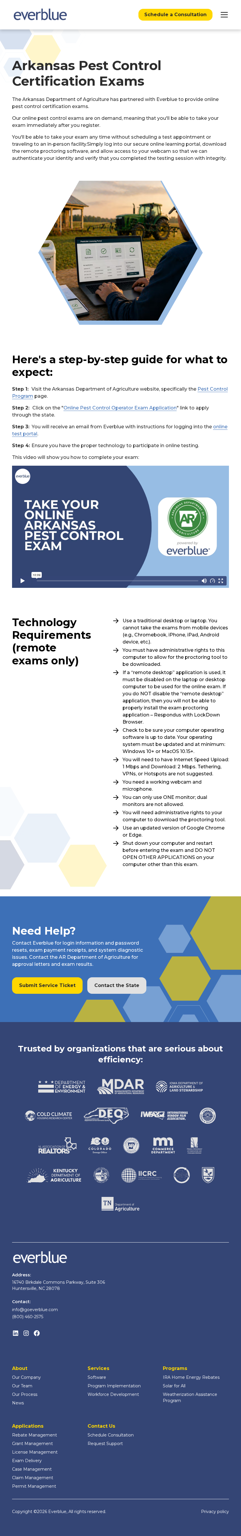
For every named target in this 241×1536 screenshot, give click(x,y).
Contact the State (116, 985)
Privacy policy (215, 1511)
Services (98, 1368)
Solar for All (174, 1386)
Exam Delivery (27, 1460)
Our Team (22, 1386)
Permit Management (34, 1486)
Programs (175, 1368)
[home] (40, 14)
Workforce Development (113, 1394)
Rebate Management (34, 1435)
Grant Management (32, 1443)
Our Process (24, 1394)
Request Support (105, 1443)
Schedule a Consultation (175, 14)
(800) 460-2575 (27, 1316)
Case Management (32, 1469)
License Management (35, 1452)
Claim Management (32, 1477)
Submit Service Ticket (47, 985)
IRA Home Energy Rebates (191, 1377)
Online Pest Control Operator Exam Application (120, 408)
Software (97, 1377)
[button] (223, 15)
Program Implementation (114, 1386)
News (18, 1403)
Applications (27, 1426)
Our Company (26, 1377)
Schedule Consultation (111, 1435)
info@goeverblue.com (35, 1309)
